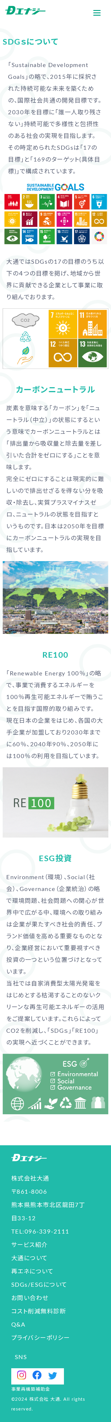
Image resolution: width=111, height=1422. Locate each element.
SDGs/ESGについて (39, 1285)
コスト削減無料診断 (38, 1312)
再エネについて (32, 1272)
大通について (29, 1258)
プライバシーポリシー (40, 1338)
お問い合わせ (30, 1298)
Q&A (18, 1325)
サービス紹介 (29, 1245)
